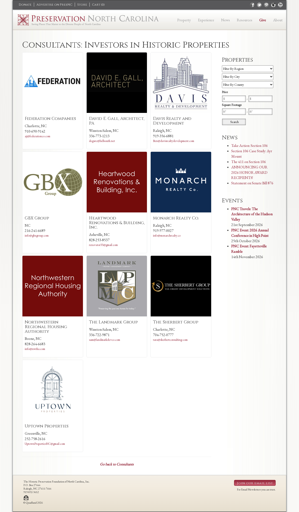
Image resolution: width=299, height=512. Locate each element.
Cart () (98, 5)
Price (225, 92)
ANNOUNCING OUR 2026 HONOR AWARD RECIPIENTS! (249, 172)
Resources (244, 20)
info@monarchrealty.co (167, 235)
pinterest (266, 5)
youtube (280, 5)
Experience (206, 20)
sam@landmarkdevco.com (104, 340)
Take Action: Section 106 (249, 145)
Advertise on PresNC (54, 5)
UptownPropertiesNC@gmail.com (45, 444)
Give (262, 20)
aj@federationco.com (38, 136)
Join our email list (255, 483)
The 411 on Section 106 (248, 161)
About (278, 20)
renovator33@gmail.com (103, 245)
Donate (25, 5)
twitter (259, 5)
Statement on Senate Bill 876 (252, 183)
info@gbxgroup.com (37, 235)
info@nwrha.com (35, 349)
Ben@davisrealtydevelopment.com (173, 141)
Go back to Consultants (117, 464)
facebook (252, 5)
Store (82, 5)
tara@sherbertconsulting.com (170, 340)
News (225, 20)
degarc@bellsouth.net (102, 141)
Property (184, 20)
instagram (273, 5)
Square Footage (232, 105)
